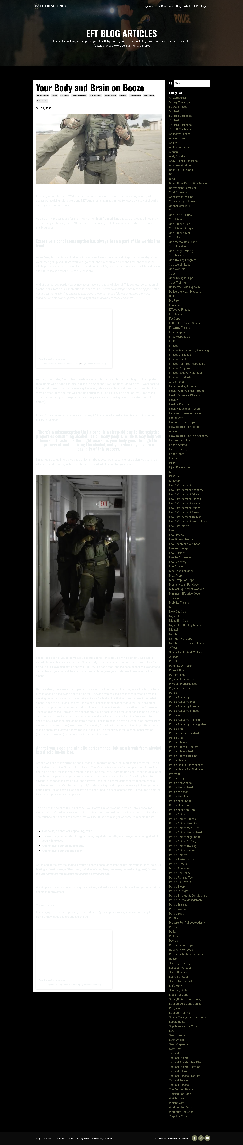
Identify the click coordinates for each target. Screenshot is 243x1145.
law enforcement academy (186, 490)
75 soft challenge (180, 129)
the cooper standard (182, 1089)
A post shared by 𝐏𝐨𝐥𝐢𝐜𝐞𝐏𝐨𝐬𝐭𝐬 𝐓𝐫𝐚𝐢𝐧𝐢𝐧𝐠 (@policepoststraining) (74, 984)
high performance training (185, 413)
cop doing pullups (180, 215)
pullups (173, 936)
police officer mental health (186, 832)
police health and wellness (186, 765)
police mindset (178, 792)
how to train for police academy (184, 429)
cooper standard (179, 206)
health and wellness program (187, 390)
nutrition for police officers (186, 643)
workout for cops (180, 1107)
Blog (178, 6)
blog (172, 179)
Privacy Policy (83, 1138)
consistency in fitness (183, 201)
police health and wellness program (186, 772)
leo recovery (177, 562)
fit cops (174, 341)
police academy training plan (187, 724)
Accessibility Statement (102, 1138)
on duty (173, 656)
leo (171, 530)
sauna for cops (179, 976)
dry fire (174, 300)
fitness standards (180, 377)
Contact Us (49, 1138)
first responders (95, 95)
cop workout (177, 269)
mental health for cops (184, 584)
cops (172, 273)
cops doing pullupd (181, 278)
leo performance (180, 557)
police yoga (176, 913)
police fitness (149, 95)
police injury (176, 778)
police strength (178, 891)
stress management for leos (187, 1017)
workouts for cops (181, 1112)
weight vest (176, 1103)
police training (42, 101)
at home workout (180, 165)
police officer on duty (182, 841)
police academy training (184, 719)
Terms (70, 1138)
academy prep (178, 138)
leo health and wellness (184, 544)
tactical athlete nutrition (184, 1067)
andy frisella (177, 156)
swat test (175, 1048)
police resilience (180, 873)
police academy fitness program (184, 713)
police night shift (180, 801)
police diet (176, 737)
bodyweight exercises (183, 188)
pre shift (174, 918)
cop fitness (64, 95)
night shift (122, 95)
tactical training (179, 1080)
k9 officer (175, 481)
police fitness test (181, 751)
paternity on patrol (180, 665)
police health (177, 760)
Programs (147, 6)
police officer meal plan (184, 823)
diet (171, 296)
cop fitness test (179, 233)
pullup (173, 931)
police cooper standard (184, 733)
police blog (176, 728)
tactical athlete (179, 1058)
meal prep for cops (181, 580)
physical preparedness (183, 683)
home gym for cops (182, 422)
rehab (173, 958)
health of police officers (184, 395)
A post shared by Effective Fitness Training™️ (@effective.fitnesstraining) (74, 363)
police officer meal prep (184, 828)
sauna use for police (182, 981)
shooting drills (178, 990)
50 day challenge (179, 102)
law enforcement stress (184, 512)
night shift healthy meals (185, 625)
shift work (175, 985)
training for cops (180, 1094)
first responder (179, 332)
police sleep (177, 886)
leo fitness (176, 535)
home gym (176, 417)
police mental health (182, 787)
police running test (181, 877)
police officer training (182, 846)
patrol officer (177, 670)
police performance (181, 859)
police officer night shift (184, 837)
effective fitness (179, 309)
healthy (173, 399)
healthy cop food (180, 404)
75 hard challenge (180, 124)
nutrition (174, 634)
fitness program (179, 368)
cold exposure (178, 192)
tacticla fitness (179, 1085)
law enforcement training (185, 517)
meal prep (175, 575)
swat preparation (179, 1044)
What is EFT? (191, 6)
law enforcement (110, 95)
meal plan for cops (181, 571)
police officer (177, 814)
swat (172, 1030)
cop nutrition (177, 246)
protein (173, 927)
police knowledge (180, 783)
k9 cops (174, 476)
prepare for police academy (187, 922)
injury (172, 463)
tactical (174, 1053)
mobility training (179, 602)
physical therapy (179, 688)
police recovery (179, 868)
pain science (177, 661)
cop (171, 210)
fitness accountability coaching (189, 350)
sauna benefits (178, 972)
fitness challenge (180, 354)
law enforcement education (186, 494)
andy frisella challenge (183, 161)
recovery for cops (181, 945)
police (173, 692)
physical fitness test (182, 679)
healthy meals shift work (185, 408)
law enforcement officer (184, 508)
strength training (179, 1012)
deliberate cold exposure (185, 287)
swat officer (176, 1039)
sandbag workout (180, 967)
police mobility (178, 796)
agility (173, 143)
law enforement (179, 526)
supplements (177, 1021)
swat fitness (177, 1035)
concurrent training (181, 197)
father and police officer (184, 323)
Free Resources (165, 6)
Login (204, 6)
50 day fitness (178, 106)
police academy (135, 95)
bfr (171, 174)
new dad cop (177, 611)
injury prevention (179, 467)
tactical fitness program (184, 1076)
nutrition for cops (180, 638)
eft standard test (180, 314)
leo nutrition (177, 553)
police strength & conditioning (188, 895)
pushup (173, 940)
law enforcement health (184, 503)
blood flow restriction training (188, 183)
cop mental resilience (183, 242)
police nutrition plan (182, 810)
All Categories (178, 97)
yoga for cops (178, 1116)
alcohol (54, 95)
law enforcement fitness (185, 499)
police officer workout (183, 850)
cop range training (181, 251)
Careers (60, 1138)
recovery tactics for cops (186, 954)
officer (173, 647)
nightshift (175, 629)
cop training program (182, 260)
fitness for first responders (187, 363)
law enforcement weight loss (188, 521)
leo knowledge (178, 548)
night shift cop (178, 620)
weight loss (176, 1098)
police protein (178, 864)
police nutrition (179, 805)
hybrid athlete (178, 445)
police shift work (180, 882)
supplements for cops (183, 1026)
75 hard (174, 120)
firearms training (180, 327)
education (175, 305)
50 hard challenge (180, 115)
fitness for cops (179, 359)
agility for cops (179, 147)
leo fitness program (182, 539)
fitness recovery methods (185, 372)
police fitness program (183, 746)
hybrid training (178, 449)
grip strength (177, 381)
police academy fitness (184, 706)
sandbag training (179, 963)
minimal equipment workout (186, 589)
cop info (174, 237)
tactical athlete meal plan (185, 1062)
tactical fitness (179, 1071)
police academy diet (182, 701)
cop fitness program (79, 95)
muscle (173, 607)
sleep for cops (178, 994)
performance (177, 674)
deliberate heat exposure (185, 291)
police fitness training (183, 756)
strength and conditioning (185, 999)
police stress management (186, 900)
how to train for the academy (188, 435)
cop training (176, 255)
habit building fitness (182, 386)
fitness (173, 345)
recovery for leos (181, 949)
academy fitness (43, 95)
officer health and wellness (186, 652)
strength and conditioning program (185, 1006)
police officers (178, 855)
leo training (176, 566)
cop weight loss (179, 264)
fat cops (174, 318)
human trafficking (180, 440)
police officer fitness (182, 819)
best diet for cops (181, 170)
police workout (178, 909)
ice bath (174, 458)
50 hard (174, 111)
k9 (170, 472)
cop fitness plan (179, 224)
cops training (177, 282)
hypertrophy (176, 454)
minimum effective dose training (184, 596)
